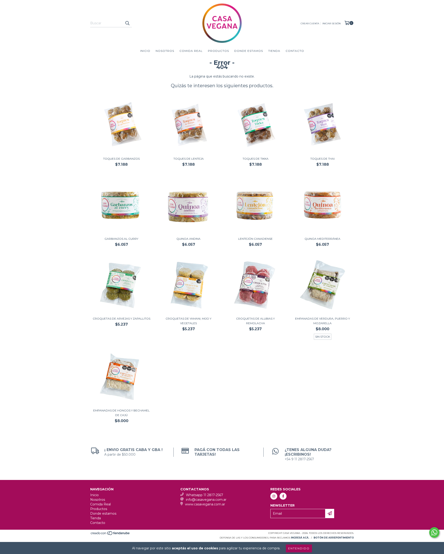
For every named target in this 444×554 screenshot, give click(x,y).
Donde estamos (248, 51)
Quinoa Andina (188, 238)
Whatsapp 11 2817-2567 (204, 495)
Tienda (274, 51)
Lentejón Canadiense (255, 238)
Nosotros (165, 51)
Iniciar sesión (331, 23)
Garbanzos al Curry (121, 238)
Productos (218, 51)
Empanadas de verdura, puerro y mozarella (322, 321)
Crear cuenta (310, 23)
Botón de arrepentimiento (334, 537)
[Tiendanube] (110, 534)
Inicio (145, 51)
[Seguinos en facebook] (283, 496)
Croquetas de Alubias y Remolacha (255, 321)
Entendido (299, 548)
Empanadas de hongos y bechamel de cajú (121, 413)
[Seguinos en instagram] (273, 496)
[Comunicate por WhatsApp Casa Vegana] (434, 532)
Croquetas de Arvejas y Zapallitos (121, 318)
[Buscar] (127, 23)
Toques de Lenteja (188, 158)
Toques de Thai (322, 158)
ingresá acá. (300, 537)
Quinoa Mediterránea (322, 238)
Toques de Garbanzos (121, 158)
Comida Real (191, 51)
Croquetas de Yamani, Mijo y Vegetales (188, 321)
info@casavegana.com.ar (206, 500)
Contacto (295, 51)
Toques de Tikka (255, 158)
